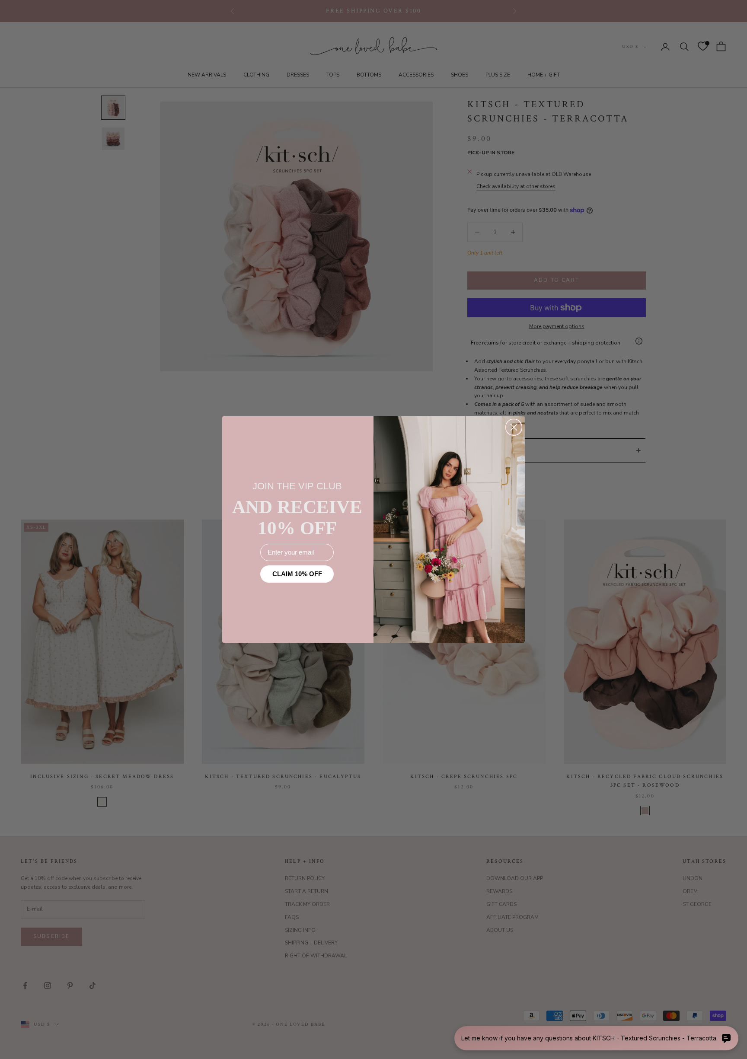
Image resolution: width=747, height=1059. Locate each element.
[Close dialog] (513, 427)
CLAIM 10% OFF (297, 573)
